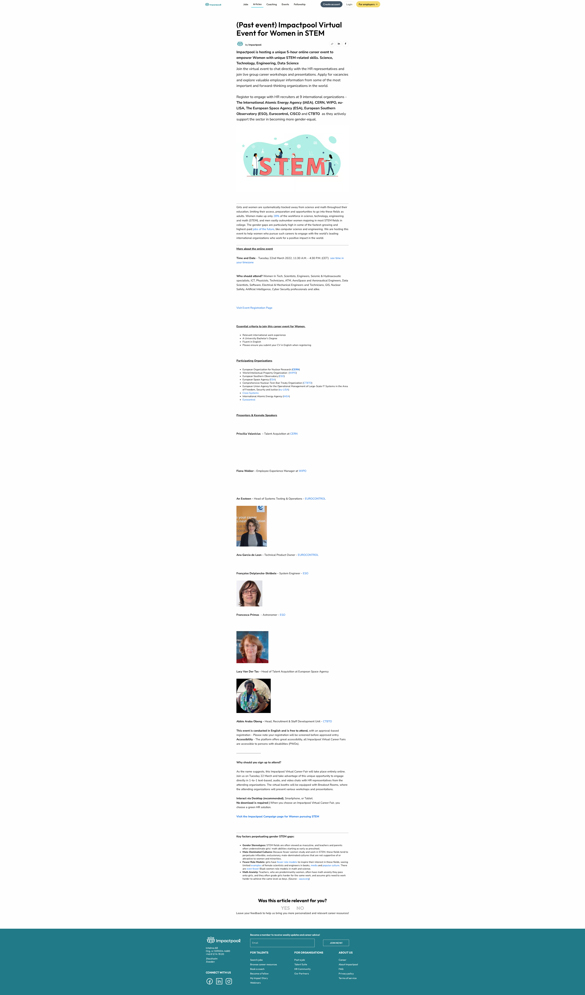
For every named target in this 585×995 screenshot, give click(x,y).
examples (256, 865)
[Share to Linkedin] (339, 43)
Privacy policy (346, 973)
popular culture (331, 865)
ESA (272, 379)
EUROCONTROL (315, 498)
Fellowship (299, 4)
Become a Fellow (259, 973)
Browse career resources (263, 964)
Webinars (255, 982)
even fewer (253, 868)
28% (276, 216)
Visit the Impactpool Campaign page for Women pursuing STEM (277, 816)
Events (285, 4)
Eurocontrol (249, 399)
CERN (294, 434)
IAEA (286, 396)
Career (342, 959)
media (314, 865)
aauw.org (303, 879)
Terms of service (348, 978)
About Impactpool (348, 964)
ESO (281, 376)
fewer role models (287, 862)
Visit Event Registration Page (254, 308)
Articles (257, 4)
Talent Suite (300, 964)
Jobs (245, 4)
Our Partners (301, 973)
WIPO (292, 373)
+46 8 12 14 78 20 (215, 954)
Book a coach (257, 968)
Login (349, 4)
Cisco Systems (251, 393)
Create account (331, 4)
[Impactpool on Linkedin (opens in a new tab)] (219, 984)
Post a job (299, 959)
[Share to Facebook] (345, 43)
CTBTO (307, 383)
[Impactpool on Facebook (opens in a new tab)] (209, 984)
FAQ (341, 968)
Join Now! (336, 942)
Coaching (271, 4)
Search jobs (256, 959)
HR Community (302, 968)
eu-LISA (283, 389)
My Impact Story (259, 978)
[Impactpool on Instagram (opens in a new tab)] (229, 984)
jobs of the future (263, 229)
